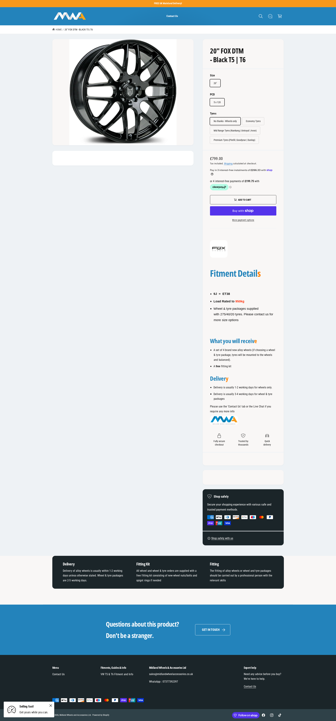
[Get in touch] (270, 16)
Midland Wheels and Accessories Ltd (75, 715)
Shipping (228, 163)
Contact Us (58, 674)
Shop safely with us (222, 538)
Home (59, 29)
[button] (260, 16)
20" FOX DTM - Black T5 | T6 (79, 29)
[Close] (50, 705)
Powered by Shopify (100, 715)
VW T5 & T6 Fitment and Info (117, 674)
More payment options (243, 220)
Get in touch (211, 630)
